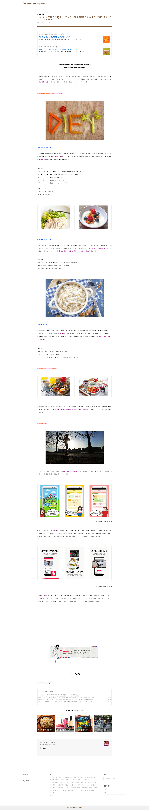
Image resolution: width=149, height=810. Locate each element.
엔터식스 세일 (60, 787)
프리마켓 (52, 785)
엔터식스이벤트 (75, 782)
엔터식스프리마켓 (90, 777)
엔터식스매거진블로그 (67, 790)
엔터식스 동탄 (70, 780)
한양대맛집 (86, 780)
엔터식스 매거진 (76, 787)
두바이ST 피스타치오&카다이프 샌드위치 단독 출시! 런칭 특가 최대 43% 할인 (62, 52)
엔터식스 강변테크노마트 (87, 790)
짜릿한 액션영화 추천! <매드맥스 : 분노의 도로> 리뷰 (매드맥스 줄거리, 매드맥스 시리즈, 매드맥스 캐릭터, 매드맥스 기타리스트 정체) (66, 698)
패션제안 (58, 777)
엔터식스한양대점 (54, 780)
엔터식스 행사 (92, 782)
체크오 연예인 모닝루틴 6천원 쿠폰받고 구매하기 (55, 37)
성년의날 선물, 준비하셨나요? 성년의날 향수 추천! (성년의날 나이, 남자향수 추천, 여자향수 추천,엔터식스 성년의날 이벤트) (64, 701)
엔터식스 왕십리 (92, 785)
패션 (63, 780)
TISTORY (75, 807)
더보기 (51, 795)
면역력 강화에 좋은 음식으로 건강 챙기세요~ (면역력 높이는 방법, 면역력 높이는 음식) (56, 694)
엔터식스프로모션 (54, 782)
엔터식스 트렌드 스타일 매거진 (48, 745)
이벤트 (52, 777)
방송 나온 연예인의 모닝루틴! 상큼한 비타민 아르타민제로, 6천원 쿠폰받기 (60, 39)
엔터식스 (72, 785)
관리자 (80, 807)
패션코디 (78, 780)
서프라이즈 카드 (82, 785)
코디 (68, 787)
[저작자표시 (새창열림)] (55, 684)
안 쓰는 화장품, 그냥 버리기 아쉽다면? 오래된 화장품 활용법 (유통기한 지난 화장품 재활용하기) (58, 696)
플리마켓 (84, 782)
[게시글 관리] (45, 684)
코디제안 (52, 787)
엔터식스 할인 (65, 782)
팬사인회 (52, 793)
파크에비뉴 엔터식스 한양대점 (90, 787)
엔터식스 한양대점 (78, 777)
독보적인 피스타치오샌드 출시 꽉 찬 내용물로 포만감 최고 (58, 49)
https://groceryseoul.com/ (47, 46)
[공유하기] (42, 684)
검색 (124, 778)
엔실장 (77, 790)
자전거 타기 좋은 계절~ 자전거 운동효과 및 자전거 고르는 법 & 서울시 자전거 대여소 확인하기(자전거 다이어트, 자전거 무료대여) (65, 699)
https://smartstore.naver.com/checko (50, 34)
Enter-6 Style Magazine (48, 742)
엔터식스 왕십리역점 (62, 785)
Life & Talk (41, 691)
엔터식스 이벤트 (67, 777)
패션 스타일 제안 (54, 790)
